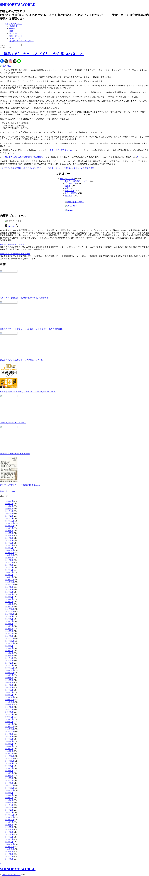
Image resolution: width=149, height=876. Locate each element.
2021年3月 (9, 660)
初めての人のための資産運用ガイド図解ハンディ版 (21, 360)
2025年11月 (9, 523)
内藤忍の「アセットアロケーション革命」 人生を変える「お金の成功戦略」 (32, 329)
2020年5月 (9, 685)
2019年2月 (9, 722)
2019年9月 (9, 705)
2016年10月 (9, 790)
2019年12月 (9, 697)
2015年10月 (9, 820)
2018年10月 (9, 732)
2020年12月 (9, 668)
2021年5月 (9, 656)
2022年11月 (9, 611)
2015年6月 (9, 830)
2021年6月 (9, 653)
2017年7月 (9, 768)
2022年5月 (9, 626)
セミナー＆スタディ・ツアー (21, 41)
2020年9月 (9, 675)
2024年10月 (9, 555)
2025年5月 (9, 538)
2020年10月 (9, 673)
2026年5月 (9, 509)
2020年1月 (9, 695)
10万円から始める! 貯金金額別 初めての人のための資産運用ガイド (28, 392)
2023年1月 (9, 607)
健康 (11, 31)
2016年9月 (9, 793)
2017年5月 (9, 773)
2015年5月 (9, 832)
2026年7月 (9, 504)
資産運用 (13, 26)
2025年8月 (9, 531)
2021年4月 (9, 658)
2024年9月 (9, 558)
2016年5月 (9, 803)
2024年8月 (9, 560)
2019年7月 (9, 709)
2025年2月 (9, 545)
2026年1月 (9, 518)
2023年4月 (9, 599)
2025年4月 (9, 540)
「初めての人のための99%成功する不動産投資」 (23, 157)
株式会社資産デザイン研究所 (12, 244)
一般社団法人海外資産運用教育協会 (15, 254)
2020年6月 (9, 683)
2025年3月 (9, 543)
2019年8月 (9, 707)
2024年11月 (9, 553)
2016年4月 (9, 805)
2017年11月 (9, 758)
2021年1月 (9, 665)
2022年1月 (9, 636)
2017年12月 (9, 756)
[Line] (19, 61)
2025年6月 (9, 536)
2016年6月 (9, 800)
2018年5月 (9, 744)
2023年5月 (9, 597)
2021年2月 (9, 663)
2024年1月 (9, 577)
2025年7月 (9, 533)
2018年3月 (9, 749)
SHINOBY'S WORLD (18, 4)
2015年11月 (9, 817)
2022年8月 (9, 619)
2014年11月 (9, 847)
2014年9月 (9, 852)
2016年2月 (9, 810)
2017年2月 (9, 781)
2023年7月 (9, 592)
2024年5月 (9, 567)
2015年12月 (9, 815)
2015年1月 (9, 842)
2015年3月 (9, 837)
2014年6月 (9, 859)
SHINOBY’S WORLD (13, 24)
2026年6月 (9, 506)
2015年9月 (9, 822)
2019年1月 (9, 724)
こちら (139, 157)
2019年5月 (9, 714)
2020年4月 (9, 687)
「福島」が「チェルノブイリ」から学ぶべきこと (42, 54)
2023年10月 (9, 585)
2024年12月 (9, 550)
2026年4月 (9, 511)
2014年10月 (9, 849)
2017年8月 (9, 766)
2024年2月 (9, 575)
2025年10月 (9, 526)
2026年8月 (9, 501)
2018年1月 (9, 754)
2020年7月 (9, 680)
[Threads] (15, 61)
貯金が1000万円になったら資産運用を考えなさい (20, 485)
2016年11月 (9, 788)
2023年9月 (9, 587)
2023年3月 (9, 602)
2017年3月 (9, 778)
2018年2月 (9, 751)
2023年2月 (9, 604)
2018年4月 (9, 746)
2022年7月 (9, 621)
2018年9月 (9, 734)
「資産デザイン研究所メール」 (61, 150)
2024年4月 (9, 570)
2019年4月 (9, 717)
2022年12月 (9, 609)
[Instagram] (10, 61)
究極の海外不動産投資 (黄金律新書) (15, 454)
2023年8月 (9, 589)
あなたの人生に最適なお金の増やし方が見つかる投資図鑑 (24, 298)
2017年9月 (9, 763)
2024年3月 (9, 572)
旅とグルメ (14, 33)
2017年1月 (9, 783)
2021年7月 (9, 651)
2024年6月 (9, 565)
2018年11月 (9, 729)
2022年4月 (9, 629)
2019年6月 (9, 712)
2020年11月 (9, 670)
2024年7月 (9, 562)
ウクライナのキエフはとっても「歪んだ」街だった (22, 168)
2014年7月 (9, 856)
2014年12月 (9, 844)
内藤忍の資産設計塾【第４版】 (13, 423)
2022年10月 (9, 614)
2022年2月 (9, 634)
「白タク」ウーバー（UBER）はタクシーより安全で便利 (69, 168)
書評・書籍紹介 (15, 36)
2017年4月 (9, 776)
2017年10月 (9, 761)
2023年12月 (9, 580)
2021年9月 (9, 646)
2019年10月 (9, 702)
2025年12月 (9, 521)
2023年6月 (9, 594)
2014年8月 (9, 854)
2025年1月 (9, 548)
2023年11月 (9, 582)
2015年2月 (9, 839)
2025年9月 (9, 528)
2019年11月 (9, 700)
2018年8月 (9, 736)
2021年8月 (9, 648)
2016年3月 (9, 807)
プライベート (14, 38)
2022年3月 (9, 631)
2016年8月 (9, 795)
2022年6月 (9, 624)
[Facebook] (2, 61)
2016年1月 (9, 812)
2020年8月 (9, 678)
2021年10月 (9, 643)
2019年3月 (9, 719)
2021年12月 (9, 638)
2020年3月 (9, 690)
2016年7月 (9, 798)
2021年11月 (9, 641)
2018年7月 (9, 739)
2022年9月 (9, 616)
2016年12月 (9, 785)
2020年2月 (9, 692)
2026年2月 (9, 516)
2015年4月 (9, 834)
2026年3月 (9, 513)
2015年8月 (9, 825)
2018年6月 (9, 741)
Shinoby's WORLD (67, 179)
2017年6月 (9, 771)
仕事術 (12, 29)
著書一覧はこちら (7, 491)
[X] (6, 61)
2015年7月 (9, 827)
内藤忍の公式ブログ (11, 875)
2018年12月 (9, 727)
